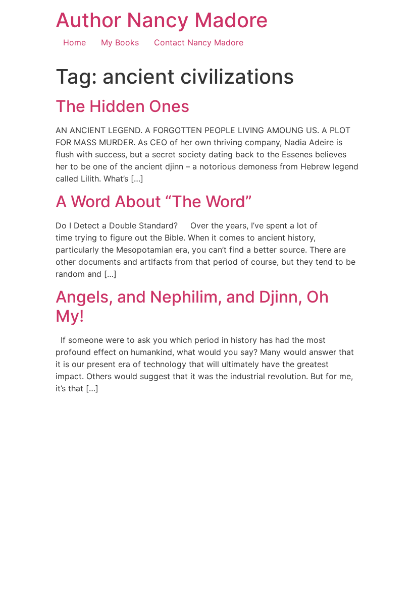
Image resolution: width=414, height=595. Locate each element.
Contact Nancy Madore (198, 42)
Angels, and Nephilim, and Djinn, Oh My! (192, 306)
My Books (120, 42)
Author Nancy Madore (162, 20)
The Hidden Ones (122, 106)
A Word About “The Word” (154, 201)
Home (74, 42)
